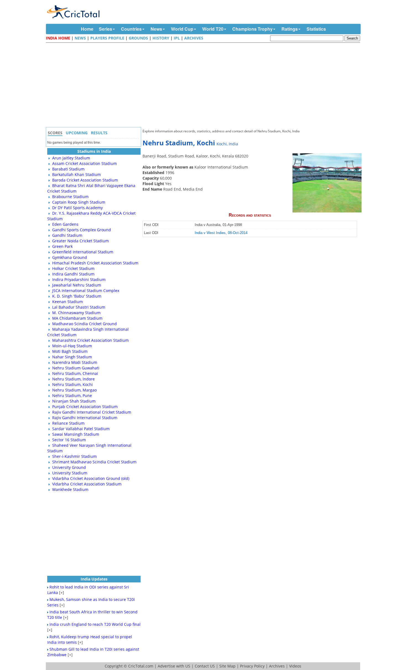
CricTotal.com (140, 666)
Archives (193, 38)
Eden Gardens (65, 224)
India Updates (94, 579)
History (160, 38)
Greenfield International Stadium (82, 251)
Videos (295, 666)
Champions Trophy (252, 29)
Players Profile (107, 38)
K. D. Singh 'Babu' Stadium (76, 296)
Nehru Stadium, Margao (74, 390)
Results (99, 132)
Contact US (205, 666)
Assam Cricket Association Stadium (84, 163)
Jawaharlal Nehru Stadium (76, 285)
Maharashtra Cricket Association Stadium (90, 340)
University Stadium (69, 472)
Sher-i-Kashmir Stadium (74, 456)
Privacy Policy (252, 666)
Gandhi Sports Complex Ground (81, 229)
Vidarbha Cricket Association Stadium (87, 484)
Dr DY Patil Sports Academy (77, 207)
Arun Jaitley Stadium (71, 158)
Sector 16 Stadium (69, 439)
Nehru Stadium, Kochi (72, 384)
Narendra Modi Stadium (74, 362)
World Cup (182, 29)
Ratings (289, 29)
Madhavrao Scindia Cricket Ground (84, 323)
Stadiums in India (94, 151)
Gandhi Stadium (67, 235)
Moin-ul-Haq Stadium (72, 345)
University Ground (69, 467)
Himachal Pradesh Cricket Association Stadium (95, 263)
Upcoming (77, 132)
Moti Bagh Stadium (70, 351)
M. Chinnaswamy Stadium (76, 312)
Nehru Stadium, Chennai (75, 373)
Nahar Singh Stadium (72, 356)
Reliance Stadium (68, 423)
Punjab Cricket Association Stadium (85, 406)
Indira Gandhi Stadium (73, 274)
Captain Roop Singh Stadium (78, 202)
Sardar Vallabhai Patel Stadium (81, 428)
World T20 (212, 29)
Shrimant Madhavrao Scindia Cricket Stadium (94, 461)
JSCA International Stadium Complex (85, 290)
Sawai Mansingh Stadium (75, 434)
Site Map (227, 666)
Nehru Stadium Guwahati (75, 368)
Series (105, 29)
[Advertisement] (204, 85)
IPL (177, 38)
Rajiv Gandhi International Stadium (84, 417)
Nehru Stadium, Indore (73, 379)
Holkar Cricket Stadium (73, 268)
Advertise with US (174, 666)
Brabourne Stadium (70, 196)
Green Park (62, 246)
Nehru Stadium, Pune (72, 395)
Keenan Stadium (67, 301)
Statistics (316, 29)
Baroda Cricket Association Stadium (85, 180)
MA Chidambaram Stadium (77, 318)
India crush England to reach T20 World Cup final (95, 624)
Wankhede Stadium (70, 489)
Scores (55, 132)
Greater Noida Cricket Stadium (80, 240)
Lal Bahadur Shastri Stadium (78, 307)
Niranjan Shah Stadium (74, 401)
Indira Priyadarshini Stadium (79, 279)
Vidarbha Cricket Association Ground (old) (90, 478)
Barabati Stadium (68, 169)
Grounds (138, 38)
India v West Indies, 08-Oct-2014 (221, 233)
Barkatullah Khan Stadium (76, 174)
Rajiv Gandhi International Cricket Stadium (91, 412)
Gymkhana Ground (69, 257)
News (156, 29)
